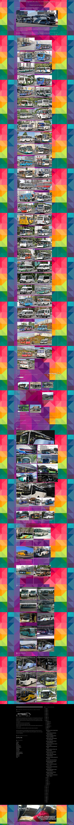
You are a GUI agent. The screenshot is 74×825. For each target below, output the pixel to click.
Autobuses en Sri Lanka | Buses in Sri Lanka (25, 456)
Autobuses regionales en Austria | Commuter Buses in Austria (25, 466)
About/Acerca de (31, 7)
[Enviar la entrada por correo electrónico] (18, 377)
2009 (46, 797)
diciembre (48, 721)
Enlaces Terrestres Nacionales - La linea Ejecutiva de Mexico (28, 601)
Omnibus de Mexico (45, 587)
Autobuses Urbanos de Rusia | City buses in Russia (33, 33)
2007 (46, 800)
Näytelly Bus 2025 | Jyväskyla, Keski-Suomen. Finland (29, 483)
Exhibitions (18, 754)
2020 (46, 717)
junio (47, 777)
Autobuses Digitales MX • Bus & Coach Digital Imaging (37, 1)
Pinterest (36, 374)
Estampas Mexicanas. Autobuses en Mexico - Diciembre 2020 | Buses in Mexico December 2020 (45, 615)
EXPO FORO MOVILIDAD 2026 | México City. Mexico (29, 431)
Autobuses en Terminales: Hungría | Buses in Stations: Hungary (48, 466)
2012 (46, 793)
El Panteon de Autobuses (28, 587)
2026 (46, 708)
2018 (46, 720)
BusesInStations (18, 747)
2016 (46, 787)
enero (47, 784)
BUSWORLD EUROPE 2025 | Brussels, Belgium (47, 475)
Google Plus (30, 374)
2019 (46, 718)
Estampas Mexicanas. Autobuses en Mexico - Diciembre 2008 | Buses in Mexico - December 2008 (46, 628)
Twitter (21, 374)
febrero (47, 783)
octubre (47, 724)
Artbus (17, 743)
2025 (46, 710)
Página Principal (37, 420)
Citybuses (17, 748)
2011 (46, 794)
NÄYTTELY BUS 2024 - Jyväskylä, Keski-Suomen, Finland (28, 614)
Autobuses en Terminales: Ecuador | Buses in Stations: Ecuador (25, 475)
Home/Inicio (19, 7)
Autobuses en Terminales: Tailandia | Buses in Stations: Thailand (25, 447)
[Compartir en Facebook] (22, 377)
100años (17, 742)
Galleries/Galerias (24, 7)
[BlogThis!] (20, 377)
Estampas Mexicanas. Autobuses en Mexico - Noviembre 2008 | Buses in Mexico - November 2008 (46, 602)
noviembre (48, 723)
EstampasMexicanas (19, 753)
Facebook (26, 374)
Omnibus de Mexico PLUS (28, 639)
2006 (46, 801)
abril (47, 780)
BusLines (17, 744)
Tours (17, 757)
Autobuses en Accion (28, 626)
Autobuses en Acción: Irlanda (45, 455)
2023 (46, 713)
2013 (46, 791)
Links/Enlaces (37, 7)
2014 (46, 790)
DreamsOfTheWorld (19, 752)
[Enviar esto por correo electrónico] (19, 377)
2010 (46, 796)
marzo (47, 781)
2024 (46, 711)
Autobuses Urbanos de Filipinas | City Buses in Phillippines (46, 447)
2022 (46, 714)
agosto (47, 727)
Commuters (18, 749)
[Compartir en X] (21, 377)
